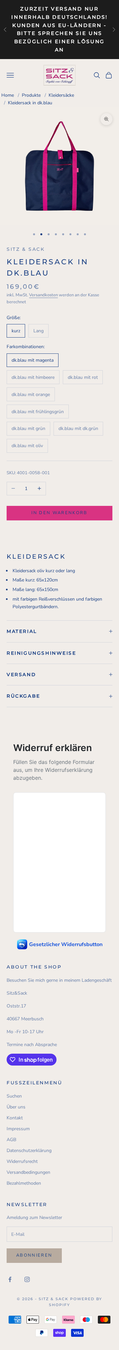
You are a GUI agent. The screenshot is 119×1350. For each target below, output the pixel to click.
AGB (11, 1139)
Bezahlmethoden (24, 1183)
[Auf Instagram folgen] (27, 1279)
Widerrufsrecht (22, 1161)
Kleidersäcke (61, 95)
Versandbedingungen (28, 1172)
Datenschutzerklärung (29, 1150)
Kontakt (15, 1118)
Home (7, 95)
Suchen (14, 1096)
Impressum (18, 1129)
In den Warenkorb (59, 513)
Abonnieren (34, 1255)
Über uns (16, 1107)
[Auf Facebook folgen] (10, 1279)
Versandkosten (43, 295)
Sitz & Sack (26, 249)
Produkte (31, 95)
